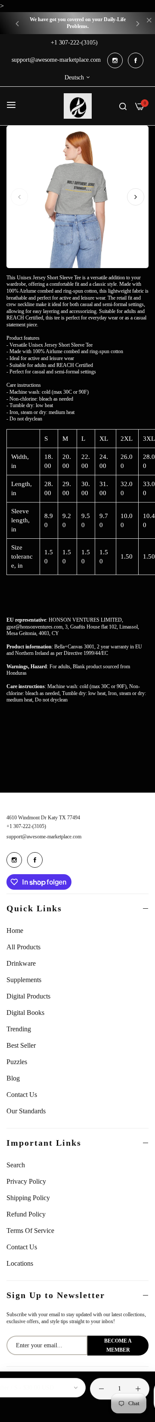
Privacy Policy (26, 1181)
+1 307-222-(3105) (26, 826)
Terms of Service (30, 1230)
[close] (149, 21)
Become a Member (118, 1345)
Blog (13, 1078)
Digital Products (28, 996)
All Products (23, 947)
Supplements (23, 979)
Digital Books (25, 1012)
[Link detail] (115, 60)
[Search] (123, 106)
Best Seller (21, 1045)
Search (15, 1165)
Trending (18, 1029)
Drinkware (21, 963)
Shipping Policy (28, 1197)
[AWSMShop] (78, 106)
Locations (19, 1263)
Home (14, 930)
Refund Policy (26, 1214)
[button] (17, 23)
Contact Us (21, 1094)
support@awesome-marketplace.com (43, 837)
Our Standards (26, 1111)
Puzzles (16, 1061)
